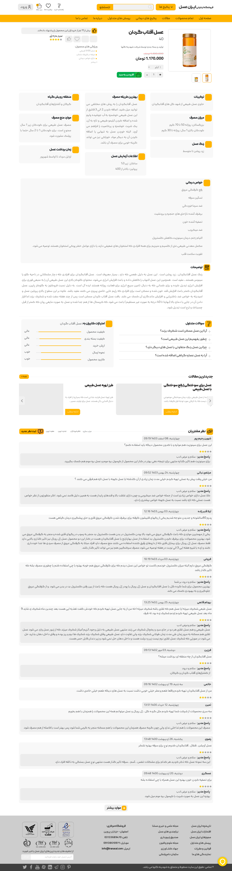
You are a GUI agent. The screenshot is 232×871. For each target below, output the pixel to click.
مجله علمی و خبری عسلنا (165, 826)
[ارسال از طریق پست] (30, 829)
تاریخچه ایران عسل (201, 826)
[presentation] (210, 400)
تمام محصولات (184, 18)
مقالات (166, 18)
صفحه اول (205, 18)
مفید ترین (50, 431)
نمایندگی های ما (201, 855)
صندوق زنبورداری (169, 838)
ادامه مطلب (171, 412)
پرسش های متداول (119, 18)
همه (24, 376)
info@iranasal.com (112, 849)
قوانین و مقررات (202, 849)
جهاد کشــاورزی (169, 849)
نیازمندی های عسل (168, 832)
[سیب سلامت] (27, 842)
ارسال (26, 857)
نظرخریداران (75, 431)
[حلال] (68, 842)
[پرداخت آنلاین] (48, 829)
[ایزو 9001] (54, 844)
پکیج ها (164, 7)
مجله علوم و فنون (168, 843)
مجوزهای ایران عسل (200, 838)
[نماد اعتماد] (66, 829)
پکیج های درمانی (146, 18)
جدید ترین (62, 431)
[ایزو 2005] (41, 844)
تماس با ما (82, 18)
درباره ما (97, 18)
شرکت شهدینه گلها (131, 47)
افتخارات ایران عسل (201, 832)
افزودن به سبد (126, 75)
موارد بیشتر (116, 808)
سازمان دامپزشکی (168, 855)
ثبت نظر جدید (28, 431)
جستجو (104, 7)
